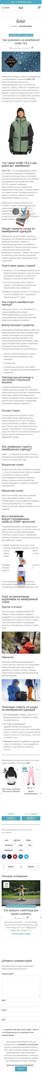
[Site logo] (21, 7)
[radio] (28, 788)
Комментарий (8, 974)
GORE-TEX (30, 79)
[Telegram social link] (26, 856)
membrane (9, 845)
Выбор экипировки (27, 906)
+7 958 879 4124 (23, 2)
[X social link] (9, 856)
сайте (28, 763)
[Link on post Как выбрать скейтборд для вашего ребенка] (21, 893)
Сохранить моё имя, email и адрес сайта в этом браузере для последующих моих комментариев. (20, 1032)
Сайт (4, 1020)
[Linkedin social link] (20, 856)
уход (21, 850)
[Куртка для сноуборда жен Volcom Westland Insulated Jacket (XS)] (11, 776)
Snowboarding (25, 26)
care (6, 840)
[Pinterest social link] (15, 856)
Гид (29, 845)
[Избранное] (17, 770)
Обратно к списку (21, 866)
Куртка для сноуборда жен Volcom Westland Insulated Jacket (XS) (11, 791)
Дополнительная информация (19, 1065)
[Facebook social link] (4, 856)
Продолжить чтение (21, 934)
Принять (21, 1069)
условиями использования (27, 1044)
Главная (14, 26)
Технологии (27, 35)
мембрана (9, 850)
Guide (28, 840)
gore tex (17, 840)
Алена (14, 48)
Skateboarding (13, 906)
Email (4, 1010)
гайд (21, 845)
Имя (4, 1000)
